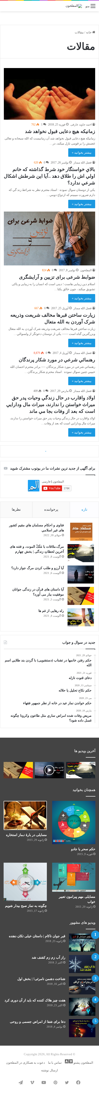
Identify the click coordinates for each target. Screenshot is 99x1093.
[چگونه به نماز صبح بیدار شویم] (25, 882)
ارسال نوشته (49, 1070)
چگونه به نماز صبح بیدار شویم (26, 906)
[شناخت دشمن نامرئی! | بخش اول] (82, 985)
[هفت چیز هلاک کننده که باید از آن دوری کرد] (82, 1007)
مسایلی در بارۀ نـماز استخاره (26, 835)
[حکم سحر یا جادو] (73, 822)
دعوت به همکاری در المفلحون (25, 1062)
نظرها (16, 509)
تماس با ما (55, 1062)
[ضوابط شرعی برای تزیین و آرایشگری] (49, 239)
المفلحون (86, 270)
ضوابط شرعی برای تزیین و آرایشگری (57, 277)
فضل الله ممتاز (83, 162)
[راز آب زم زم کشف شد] (82, 964)
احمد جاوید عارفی (81, 124)
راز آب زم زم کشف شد (48, 957)
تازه (84, 509)
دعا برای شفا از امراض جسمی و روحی (37, 1022)
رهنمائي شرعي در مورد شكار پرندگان (57, 359)
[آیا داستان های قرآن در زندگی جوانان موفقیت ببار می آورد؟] (81, 596)
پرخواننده (51, 509)
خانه (89, 32)
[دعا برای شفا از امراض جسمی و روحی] (82, 1028)
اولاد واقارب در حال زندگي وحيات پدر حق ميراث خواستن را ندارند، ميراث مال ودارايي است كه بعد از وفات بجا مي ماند (50, 404)
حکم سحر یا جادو (83, 849)
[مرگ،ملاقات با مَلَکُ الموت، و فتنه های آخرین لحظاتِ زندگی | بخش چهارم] (81, 553)
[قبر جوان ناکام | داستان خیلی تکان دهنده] (82, 943)
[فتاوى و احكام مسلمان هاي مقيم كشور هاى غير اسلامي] (81, 532)
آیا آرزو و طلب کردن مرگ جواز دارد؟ (37, 568)
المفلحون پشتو (83, 1062)
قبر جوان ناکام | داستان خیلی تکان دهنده (37, 936)
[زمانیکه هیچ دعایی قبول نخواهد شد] (49, 93)
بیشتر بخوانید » (82, 152)
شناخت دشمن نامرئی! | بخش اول (41, 979)
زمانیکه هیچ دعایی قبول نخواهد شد (60, 131)
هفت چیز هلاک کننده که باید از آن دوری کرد (35, 1000)
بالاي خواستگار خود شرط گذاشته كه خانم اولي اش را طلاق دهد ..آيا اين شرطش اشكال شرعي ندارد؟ (49, 176)
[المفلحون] (74, 6)
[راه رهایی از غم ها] (81, 617)
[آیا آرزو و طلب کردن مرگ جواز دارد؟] (81, 574)
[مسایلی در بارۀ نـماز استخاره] (25, 815)
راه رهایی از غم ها (51, 611)
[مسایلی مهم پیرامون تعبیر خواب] (73, 877)
